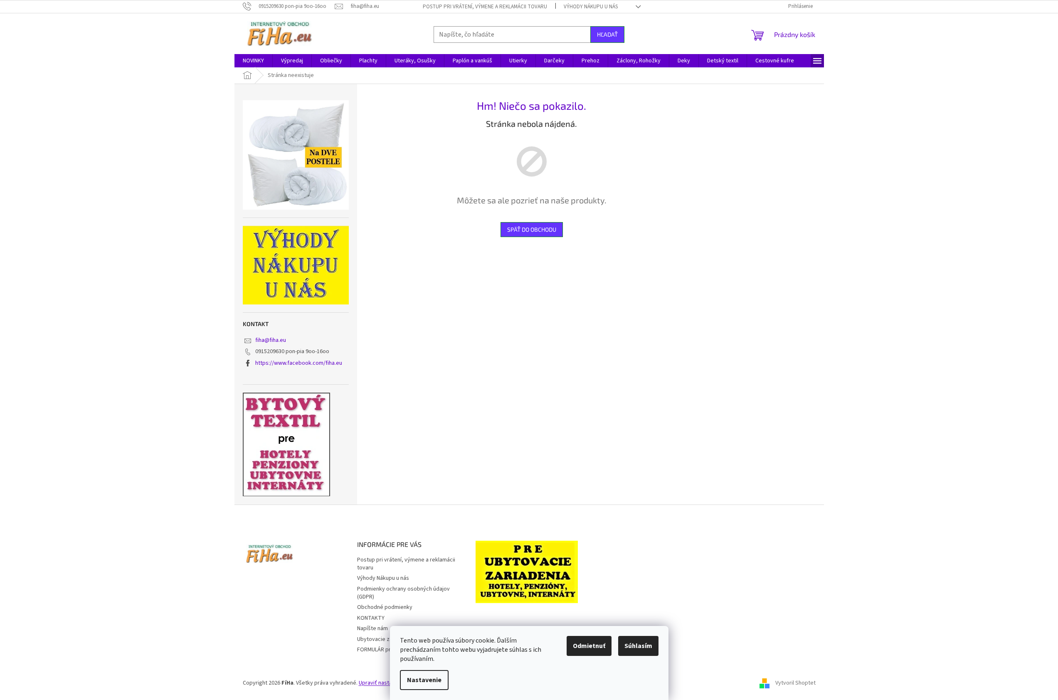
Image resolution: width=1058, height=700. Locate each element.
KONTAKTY (371, 618)
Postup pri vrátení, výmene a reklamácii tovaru (485, 6)
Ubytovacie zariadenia (384, 639)
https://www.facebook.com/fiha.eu (298, 363)
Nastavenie (424, 680)
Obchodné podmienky (384, 607)
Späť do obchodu (531, 229)
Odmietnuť (589, 646)
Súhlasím (638, 646)
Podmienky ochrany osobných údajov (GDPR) (403, 593)
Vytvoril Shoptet (795, 683)
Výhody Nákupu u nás (591, 6)
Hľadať (607, 34)
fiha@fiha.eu (270, 340)
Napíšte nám (372, 628)
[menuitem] (253, 60)
